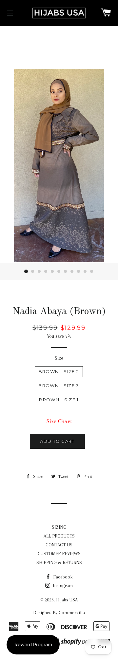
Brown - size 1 (58, 399)
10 (85, 271)
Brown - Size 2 (59, 371)
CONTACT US (59, 544)
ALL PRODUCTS (59, 535)
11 (91, 271)
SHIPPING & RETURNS (59, 562)
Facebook (62, 576)
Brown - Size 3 (58, 385)
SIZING (59, 527)
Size (59, 358)
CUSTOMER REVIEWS (59, 553)
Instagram (62, 585)
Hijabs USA (67, 599)
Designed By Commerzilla (59, 612)
